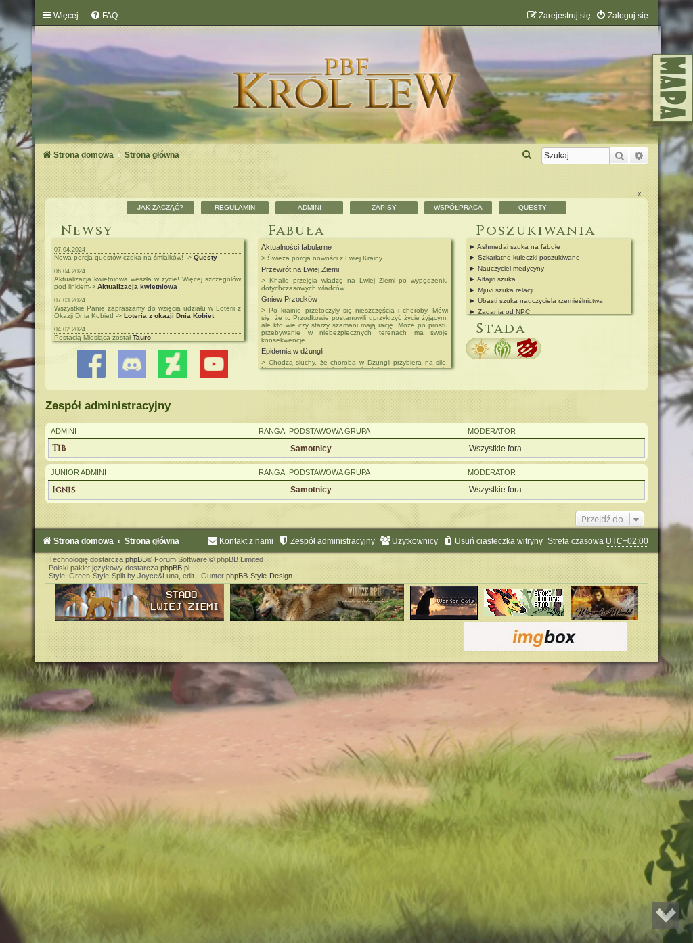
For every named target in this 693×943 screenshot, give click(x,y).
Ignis (64, 490)
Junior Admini (78, 472)
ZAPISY (384, 207)
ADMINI (309, 207)
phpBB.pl (174, 568)
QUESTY (532, 207)
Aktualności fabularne (296, 247)
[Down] (665, 915)
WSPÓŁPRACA (458, 207)
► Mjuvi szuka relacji (501, 290)
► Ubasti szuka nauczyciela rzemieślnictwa (536, 300)
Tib (59, 448)
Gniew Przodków (289, 299)
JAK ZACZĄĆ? (160, 207)
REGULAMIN (235, 207)
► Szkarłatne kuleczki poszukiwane (524, 257)
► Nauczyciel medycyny (506, 268)
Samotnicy (311, 448)
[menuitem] (104, 15)
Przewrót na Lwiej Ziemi (300, 269)
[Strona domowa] (346, 80)
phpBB (136, 559)
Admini (63, 431)
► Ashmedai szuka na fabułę (514, 246)
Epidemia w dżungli (292, 351)
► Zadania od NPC (499, 311)
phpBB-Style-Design (259, 576)
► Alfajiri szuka (492, 279)
